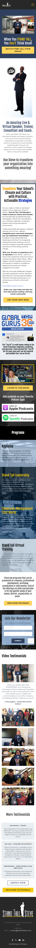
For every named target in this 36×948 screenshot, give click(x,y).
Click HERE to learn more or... (13, 286)
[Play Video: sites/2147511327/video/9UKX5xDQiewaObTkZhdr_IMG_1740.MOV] (18, 777)
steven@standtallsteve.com (21, 930)
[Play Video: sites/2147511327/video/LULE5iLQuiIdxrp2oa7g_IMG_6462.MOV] (18, 717)
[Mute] (32, 381)
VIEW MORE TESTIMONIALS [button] (18, 890)
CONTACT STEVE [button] (18, 883)
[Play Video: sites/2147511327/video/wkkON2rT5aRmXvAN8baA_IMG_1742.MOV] (18, 796)
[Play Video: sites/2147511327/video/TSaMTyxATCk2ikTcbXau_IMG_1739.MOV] (18, 757)
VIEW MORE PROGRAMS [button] (18, 603)
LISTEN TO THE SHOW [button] (18, 388)
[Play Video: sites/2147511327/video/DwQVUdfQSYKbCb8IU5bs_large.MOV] (18, 673)
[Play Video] (4, 381)
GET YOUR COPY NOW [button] (18, 300)
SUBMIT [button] (18, 641)
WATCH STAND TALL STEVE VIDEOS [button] (18, 50)
